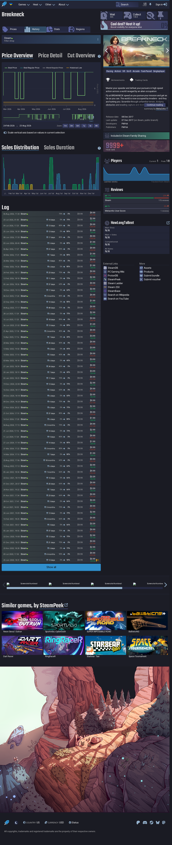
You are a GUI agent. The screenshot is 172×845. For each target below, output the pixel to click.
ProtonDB (113, 275)
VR (123, 71)
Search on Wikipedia (118, 295)
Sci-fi (129, 71)
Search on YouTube (118, 298)
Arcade (136, 71)
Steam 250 (114, 287)
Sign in (159, 4)
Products (149, 271)
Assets (147, 268)
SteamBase (114, 291)
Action (118, 71)
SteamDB (113, 268)
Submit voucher (152, 279)
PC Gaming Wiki (116, 271)
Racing (109, 71)
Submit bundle (151, 275)
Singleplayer (159, 71)
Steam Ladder (115, 283)
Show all (51, 567)
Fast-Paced (146, 71)
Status (75, 822)
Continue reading (155, 105)
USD (56, 822)
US (33, 822)
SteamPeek (114, 279)
